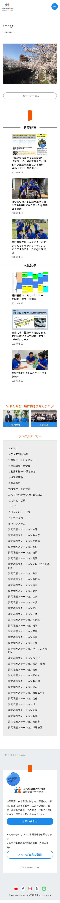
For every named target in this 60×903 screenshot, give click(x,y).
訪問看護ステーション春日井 (24, 579)
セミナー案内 (15, 517)
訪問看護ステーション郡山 (23, 608)
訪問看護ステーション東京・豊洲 (26, 663)
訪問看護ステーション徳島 (23, 669)
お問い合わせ (30, 821)
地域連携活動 (15, 477)
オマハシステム (16, 523)
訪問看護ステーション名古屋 (24, 681)
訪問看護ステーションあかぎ (24, 535)
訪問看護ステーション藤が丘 (24, 687)
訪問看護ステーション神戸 (23, 602)
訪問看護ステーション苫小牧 (24, 675)
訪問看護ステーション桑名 (23, 590)
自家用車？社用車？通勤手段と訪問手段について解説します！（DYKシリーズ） (29, 336)
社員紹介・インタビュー (21, 460)
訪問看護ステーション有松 (23, 546)
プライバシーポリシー (30, 867)
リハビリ (13, 506)
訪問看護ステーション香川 (23, 573)
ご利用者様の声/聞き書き (22, 471)
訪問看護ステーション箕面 (23, 710)
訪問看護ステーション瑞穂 (23, 698)
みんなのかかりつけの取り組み (25, 494)
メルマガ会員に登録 (30, 854)
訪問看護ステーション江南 (23, 596)
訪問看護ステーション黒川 (23, 585)
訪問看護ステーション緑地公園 (25, 727)
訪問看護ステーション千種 (23, 643)
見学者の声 (14, 483)
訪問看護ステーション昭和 (23, 625)
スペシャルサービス (19, 512)
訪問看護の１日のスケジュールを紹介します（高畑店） (29, 297)
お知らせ (13, 448)
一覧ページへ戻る (30, 96)
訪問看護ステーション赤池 (23, 529)
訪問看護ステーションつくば (24, 658)
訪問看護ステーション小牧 (23, 614)
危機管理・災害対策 (19, 489)
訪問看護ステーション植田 (23, 552)
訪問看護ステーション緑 (21, 704)
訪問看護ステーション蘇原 (23, 631)
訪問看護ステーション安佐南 (24, 541)
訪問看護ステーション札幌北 (24, 619)
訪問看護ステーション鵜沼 (23, 558)
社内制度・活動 (16, 500)
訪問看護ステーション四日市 (24, 721)
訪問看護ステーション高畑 (23, 637)
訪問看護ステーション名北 (23, 716)
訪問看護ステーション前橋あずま (26, 692)
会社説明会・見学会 (19, 465)
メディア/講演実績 (18, 454)
